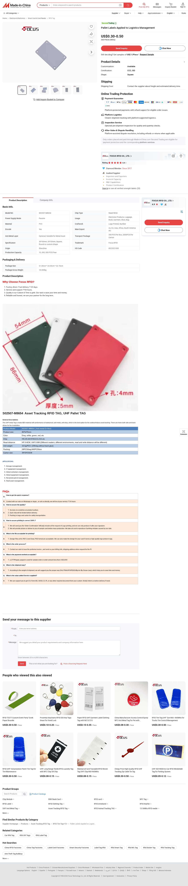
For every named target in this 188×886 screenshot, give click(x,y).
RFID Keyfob (145, 804)
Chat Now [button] (166, 48)
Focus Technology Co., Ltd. (77, 876)
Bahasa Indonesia (165, 870)
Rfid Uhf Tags (25, 835)
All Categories (11, 13)
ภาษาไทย (135, 870)
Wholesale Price (97, 867)
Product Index (138, 867)
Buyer (126, 13)
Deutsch (89, 870)
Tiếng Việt (152, 870)
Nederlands (99, 870)
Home (5, 18)
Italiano (81, 870)
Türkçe (144, 870)
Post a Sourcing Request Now (73, 663)
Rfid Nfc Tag (133, 847)
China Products (44, 867)
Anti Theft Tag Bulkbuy (14, 853)
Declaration (120, 876)
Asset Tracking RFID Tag (58, 808)
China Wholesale (83, 867)
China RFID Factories (13, 847)
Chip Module (7, 799)
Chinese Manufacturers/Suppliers (63, 867)
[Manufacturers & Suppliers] (16, 5)
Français (61, 870)
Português (51, 870)
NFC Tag (143, 799)
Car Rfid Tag (9, 835)
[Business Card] (182, 211)
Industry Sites (110, 867)
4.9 (153, 204)
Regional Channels (124, 867)
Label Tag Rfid (100, 847)
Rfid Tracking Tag (167, 847)
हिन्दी (128, 870)
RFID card (98, 799)
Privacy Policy (132, 876)
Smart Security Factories (79, 847)
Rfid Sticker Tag (149, 847)
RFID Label (7, 804)
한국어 (114, 870)
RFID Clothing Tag (55, 804)
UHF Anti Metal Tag (10, 808)
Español (42, 870)
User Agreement (108, 876)
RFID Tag (52, 18)
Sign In (105, 188)
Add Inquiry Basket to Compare (50, 99)
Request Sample (147, 54)
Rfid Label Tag (41, 835)
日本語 (122, 870)
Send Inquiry (121, 48)
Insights (158, 867)
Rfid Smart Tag (117, 847)
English (34, 870)
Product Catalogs (38, 794)
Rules (184, 13)
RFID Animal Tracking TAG (104, 808)
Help (140, 13)
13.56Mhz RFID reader (149, 808)
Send (22, 663)
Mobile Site (149, 867)
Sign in (182, 7)
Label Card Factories (56, 847)
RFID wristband (100, 804)
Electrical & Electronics (17, 18)
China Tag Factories (34, 847)
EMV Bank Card (54, 799)
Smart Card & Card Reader (37, 18)
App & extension (154, 13)
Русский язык (71, 870)
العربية (108, 870)
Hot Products (31, 867)
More (5, 858)
